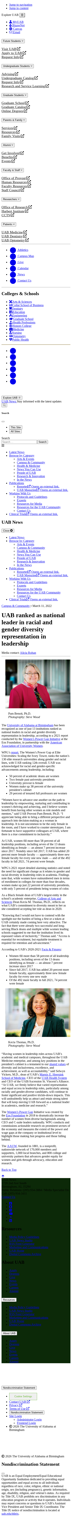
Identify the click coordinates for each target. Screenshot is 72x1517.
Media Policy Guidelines (24, 1237)
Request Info (10, 57)
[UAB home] (36, 394)
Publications (16, 483)
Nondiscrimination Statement (19, 1387)
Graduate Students (14, 95)
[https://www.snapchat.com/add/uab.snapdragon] (10, 1206)
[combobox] (19, 442)
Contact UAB (19, 1401)
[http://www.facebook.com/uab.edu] (10, 1203)
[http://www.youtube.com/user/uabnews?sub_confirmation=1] (11, 1213)
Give (12, 1277)
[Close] (22, 15)
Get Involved (11, 153)
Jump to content (18, 8)
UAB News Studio (20, 1240)
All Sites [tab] (15, 431)
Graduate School (13, 103)
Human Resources (14, 182)
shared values (57, 1064)
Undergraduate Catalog (18, 78)
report (14, 752)
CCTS (7, 215)
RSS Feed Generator (21, 1243)
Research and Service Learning (23, 86)
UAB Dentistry (12, 236)
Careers (13, 1287)
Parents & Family (13, 120)
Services (7, 128)
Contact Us (8, 1197)
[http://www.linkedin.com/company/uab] (10, 1220)
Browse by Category (21, 455)
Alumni (7, 145)
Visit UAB (9, 49)
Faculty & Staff (12, 170)
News (12, 1280)
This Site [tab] (16, 427)
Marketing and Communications (28, 1247)
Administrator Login (29, 1419)
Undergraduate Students (17, 66)
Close (6, 530)
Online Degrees (12, 111)
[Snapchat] (13, 375)
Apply (13, 1270)
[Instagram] (13, 363)
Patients (8, 224)
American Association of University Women (32, 744)
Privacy (15, 1405)
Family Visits (11, 136)
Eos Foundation (15, 1115)
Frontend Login (26, 1423)
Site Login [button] (15, 1416)
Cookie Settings (23, 1396)
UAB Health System (54, 1078)
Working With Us (20, 493)
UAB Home (16, 1250)
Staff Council (11, 190)
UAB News (9, 401)
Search (6, 438)
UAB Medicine (12, 232)
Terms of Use (19, 1408)
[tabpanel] (36, 440)
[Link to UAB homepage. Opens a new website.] (35, 1372)
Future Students (12, 41)
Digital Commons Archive (25, 1254)
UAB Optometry (13, 240)
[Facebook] (13, 350)
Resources (9, 132)
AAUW (12, 1146)
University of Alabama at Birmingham (30, 725)
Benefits (7, 157)
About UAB (9, 1333)
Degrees (14, 1273)
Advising (8, 74)
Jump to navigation (20, 4)
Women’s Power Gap (20, 1112)
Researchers (10, 199)
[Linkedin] (13, 381)
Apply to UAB (12, 53)
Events (7, 161)
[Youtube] (13, 369)
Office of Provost (14, 178)
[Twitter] (13, 356)
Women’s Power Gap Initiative (41, 739)
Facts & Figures (51, 949)
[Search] (4, 405)
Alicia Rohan (28, 652)
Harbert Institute (13, 211)
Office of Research (15, 207)
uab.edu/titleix (10, 1513)
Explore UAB (10, 397)
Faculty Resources (14, 186)
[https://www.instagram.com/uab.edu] (10, 1210)
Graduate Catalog (14, 107)
